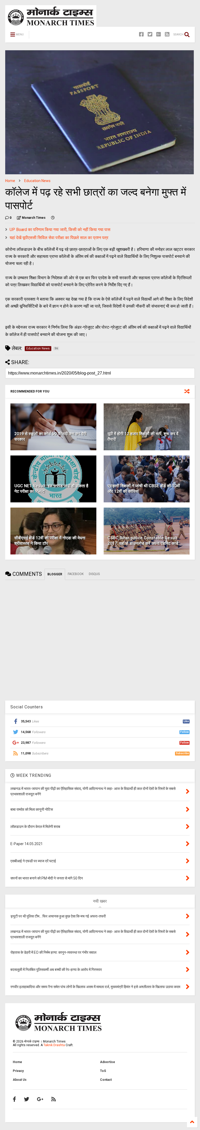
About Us (20, 1080)
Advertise (107, 1062)
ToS (103, 1071)
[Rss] (167, 34)
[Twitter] (150, 34)
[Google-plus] (158, 34)
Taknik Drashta (54, 1045)
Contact (106, 1080)
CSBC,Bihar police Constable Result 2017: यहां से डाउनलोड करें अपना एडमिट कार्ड (143, 540)
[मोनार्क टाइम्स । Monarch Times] (59, 36)
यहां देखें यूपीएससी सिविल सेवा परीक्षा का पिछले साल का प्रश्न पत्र (59, 237)
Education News (37, 181)
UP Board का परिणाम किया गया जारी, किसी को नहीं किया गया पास (60, 229)
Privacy (18, 1071)
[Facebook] (141, 34)
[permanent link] (53, 217)
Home (10, 181)
